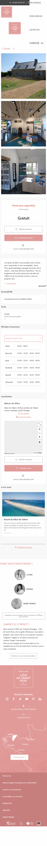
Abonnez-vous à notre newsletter (23, 656)
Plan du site (7, 776)
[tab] (21, 338)
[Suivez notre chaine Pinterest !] (33, 699)
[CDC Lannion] (11, 823)
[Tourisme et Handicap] (38, 823)
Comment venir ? (19, 757)
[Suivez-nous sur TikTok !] (20, 699)
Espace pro (7, 803)
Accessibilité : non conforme (12, 797)
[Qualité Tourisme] (21, 823)
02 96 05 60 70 (23, 718)
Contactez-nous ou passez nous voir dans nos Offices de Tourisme (23, 616)
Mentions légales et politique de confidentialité (19, 783)
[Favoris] (34, 43)
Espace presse (8, 817)
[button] (38, 43)
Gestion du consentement (12, 790)
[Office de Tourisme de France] (30, 823)
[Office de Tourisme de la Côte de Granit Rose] (15, 26)
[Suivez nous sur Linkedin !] (40, 699)
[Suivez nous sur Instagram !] (7, 699)
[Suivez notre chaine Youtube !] (27, 699)
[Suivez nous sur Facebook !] (13, 699)
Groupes (6, 810)
